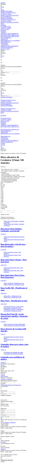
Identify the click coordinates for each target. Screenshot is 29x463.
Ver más (3, 365)
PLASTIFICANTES (6, 26)
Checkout (3, 449)
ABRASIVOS (4, 39)
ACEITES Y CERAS (6, 14)
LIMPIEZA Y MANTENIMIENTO (9, 33)
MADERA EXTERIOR (7, 18)
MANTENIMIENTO (6, 16)
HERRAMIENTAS (5, 42)
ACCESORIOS (5, 44)
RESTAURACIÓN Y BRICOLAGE (10, 35)
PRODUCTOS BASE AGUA (8, 12)
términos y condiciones (10, 422)
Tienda (2, 9)
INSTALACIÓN (5, 29)
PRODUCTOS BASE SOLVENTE (10, 15)
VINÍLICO (3, 32)
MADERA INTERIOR (6, 11)
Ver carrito (3, 442)
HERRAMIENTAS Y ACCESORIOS (10, 40)
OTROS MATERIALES (7, 47)
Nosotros (3, 49)
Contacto (7, 49)
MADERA (3, 25)
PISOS (2, 23)
